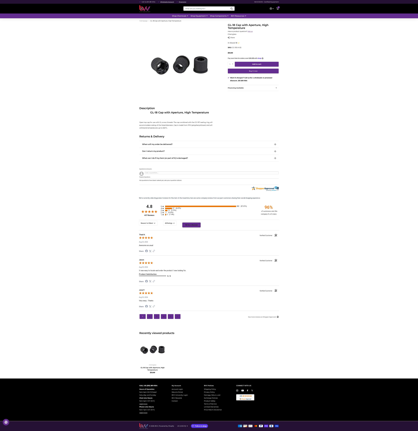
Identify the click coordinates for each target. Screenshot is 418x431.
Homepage (143, 21)
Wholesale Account (167, 2)
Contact (175, 401)
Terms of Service (210, 404)
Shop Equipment (198, 16)
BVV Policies (209, 386)
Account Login (177, 389)
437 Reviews (152, 215)
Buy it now (253, 71)
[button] (233, 62)
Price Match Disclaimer (213, 410)
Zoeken (232, 8)
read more (143, 404)
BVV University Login (180, 395)
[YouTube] (242, 390)
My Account (176, 386)
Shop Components (218, 16)
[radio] (209, 206)
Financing (182, 2)
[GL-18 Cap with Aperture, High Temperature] (152, 349)
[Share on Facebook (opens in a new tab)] (146, 251)
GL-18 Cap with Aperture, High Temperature (153, 369)
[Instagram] (237, 390)
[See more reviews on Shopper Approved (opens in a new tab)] (154, 251)
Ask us (250, 31)
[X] (252, 390)
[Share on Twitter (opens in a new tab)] (150, 251)
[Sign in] (272, 8)
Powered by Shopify (166, 426)
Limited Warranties (211, 407)
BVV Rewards (177, 398)
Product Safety (209, 401)
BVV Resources (237, 16)
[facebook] (247, 390)
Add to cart (256, 64)
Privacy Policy (209, 392)
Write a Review (191, 225)
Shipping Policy (210, 389)
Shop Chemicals (179, 16)
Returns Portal (177, 392)
